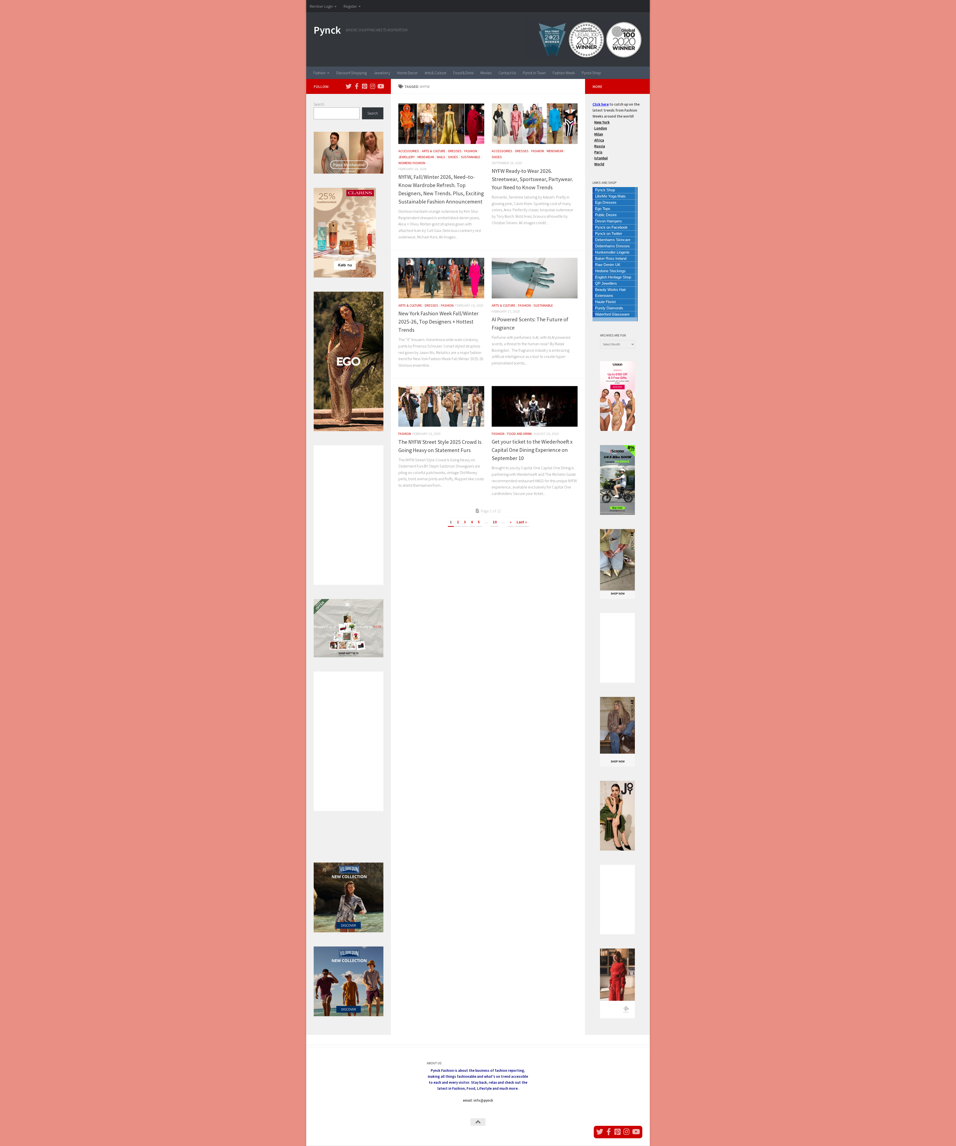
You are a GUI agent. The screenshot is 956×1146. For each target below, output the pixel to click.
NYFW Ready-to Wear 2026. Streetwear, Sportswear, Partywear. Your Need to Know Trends (532, 179)
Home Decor (407, 72)
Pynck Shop (591, 72)
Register (350, 6)
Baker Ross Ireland (610, 258)
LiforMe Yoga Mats (610, 196)
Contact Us (507, 72)
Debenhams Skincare (612, 240)
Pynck (327, 29)
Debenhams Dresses (612, 246)
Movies (485, 72)
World (599, 164)
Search (319, 104)
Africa (599, 140)
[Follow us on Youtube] (380, 86)
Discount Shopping (351, 72)
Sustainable (470, 157)
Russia (599, 146)
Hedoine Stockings (610, 271)
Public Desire (606, 215)
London (600, 128)
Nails (441, 157)
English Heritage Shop (613, 277)
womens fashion (411, 163)
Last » (522, 521)
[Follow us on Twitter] (349, 86)
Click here (601, 104)
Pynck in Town (534, 72)
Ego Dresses (605, 202)
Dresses (455, 151)
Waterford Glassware (612, 314)
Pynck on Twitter (608, 233)
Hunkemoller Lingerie (612, 252)
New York (602, 122)
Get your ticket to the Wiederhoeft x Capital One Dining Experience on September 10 (532, 450)
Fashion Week (564, 72)
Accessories (408, 151)
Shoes (453, 157)
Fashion (319, 72)
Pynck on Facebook (611, 227)
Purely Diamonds (609, 308)
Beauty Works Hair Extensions (610, 292)
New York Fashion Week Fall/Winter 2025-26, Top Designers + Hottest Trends (438, 321)
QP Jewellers (606, 283)
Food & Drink (463, 72)
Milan (598, 134)
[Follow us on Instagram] (372, 86)
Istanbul (601, 158)
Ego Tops (602, 208)
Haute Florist (605, 302)
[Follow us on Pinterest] (364, 86)
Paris (598, 152)
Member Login (321, 6)
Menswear (426, 157)
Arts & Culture (435, 72)
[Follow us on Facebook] (356, 86)
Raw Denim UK (607, 265)
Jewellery (382, 72)
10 (495, 521)
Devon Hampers (608, 221)
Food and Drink (519, 433)
